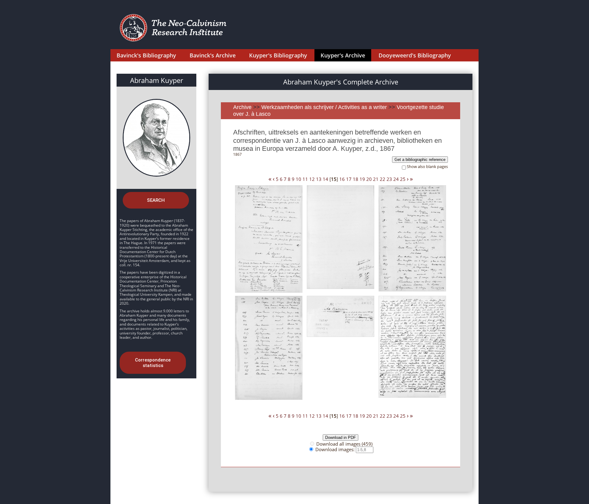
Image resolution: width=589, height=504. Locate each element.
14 (325, 179)
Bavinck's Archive (213, 55)
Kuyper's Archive (343, 55)
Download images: (335, 449)
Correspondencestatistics (153, 362)
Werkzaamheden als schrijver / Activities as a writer (324, 107)
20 (369, 179)
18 (355, 179)
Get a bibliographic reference (420, 159)
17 (349, 179)
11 (305, 179)
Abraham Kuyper (156, 80)
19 (362, 179)
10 (298, 179)
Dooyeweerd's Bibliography (415, 55)
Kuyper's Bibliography (278, 55)
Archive (242, 107)
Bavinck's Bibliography (146, 55)
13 (318, 179)
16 (342, 179)
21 (376, 179)
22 (382, 179)
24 (396, 179)
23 (389, 179)
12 (312, 179)
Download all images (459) (344, 444)
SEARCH (156, 200)
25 (403, 179)
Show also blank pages (427, 167)
